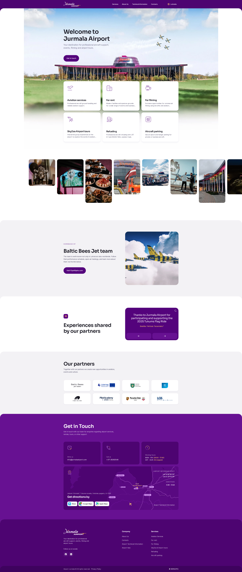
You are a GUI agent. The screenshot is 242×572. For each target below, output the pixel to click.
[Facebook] (66, 554)
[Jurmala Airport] (72, 4)
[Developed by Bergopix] (173, 569)
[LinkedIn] (71, 554)
